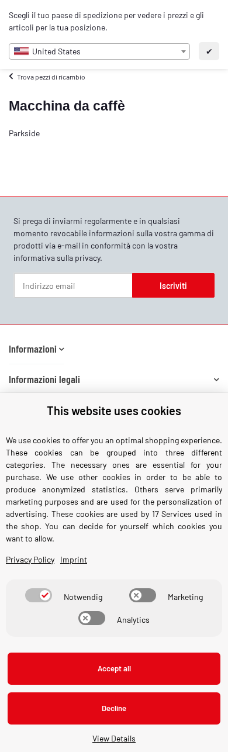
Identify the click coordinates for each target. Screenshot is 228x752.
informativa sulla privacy (56, 258)
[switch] (38, 595)
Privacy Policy (30, 559)
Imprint (73, 559)
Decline (114, 708)
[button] (36, 349)
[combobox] (99, 51)
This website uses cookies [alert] (114, 410)
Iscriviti (173, 286)
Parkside (24, 133)
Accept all (114, 668)
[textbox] (99, 51)
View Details (114, 738)
